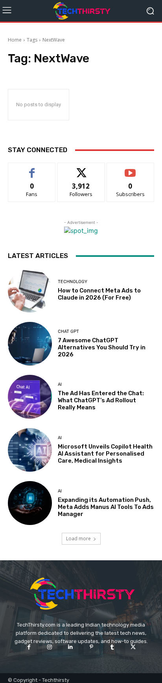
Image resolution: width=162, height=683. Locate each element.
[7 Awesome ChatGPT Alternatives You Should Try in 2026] (30, 344)
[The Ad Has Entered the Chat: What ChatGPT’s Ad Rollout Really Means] (30, 397)
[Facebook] (28, 647)
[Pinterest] (91, 647)
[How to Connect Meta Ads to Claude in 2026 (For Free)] (30, 290)
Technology (72, 282)
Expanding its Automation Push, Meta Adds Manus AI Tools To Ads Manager (106, 507)
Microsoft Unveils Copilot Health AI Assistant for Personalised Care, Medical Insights (105, 453)
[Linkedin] (70, 647)
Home (15, 39)
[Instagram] (49, 647)
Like (32, 169)
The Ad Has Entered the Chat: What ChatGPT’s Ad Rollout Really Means (101, 400)
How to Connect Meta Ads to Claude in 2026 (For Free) (99, 294)
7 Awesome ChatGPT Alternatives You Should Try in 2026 (101, 347)
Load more (78, 538)
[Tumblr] (112, 647)
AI (60, 384)
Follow (81, 169)
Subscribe (130, 169)
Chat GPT (68, 331)
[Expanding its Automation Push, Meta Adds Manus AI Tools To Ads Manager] (30, 503)
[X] (133, 647)
